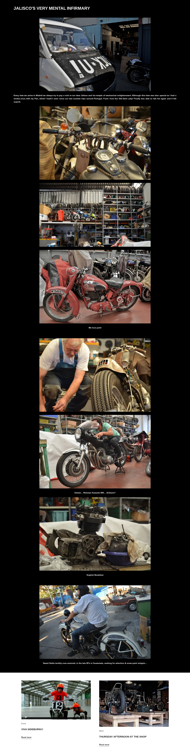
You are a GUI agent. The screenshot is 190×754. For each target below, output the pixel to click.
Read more (26, 737)
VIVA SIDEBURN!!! (32, 729)
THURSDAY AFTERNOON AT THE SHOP (122, 736)
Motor (101, 731)
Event (23, 724)
